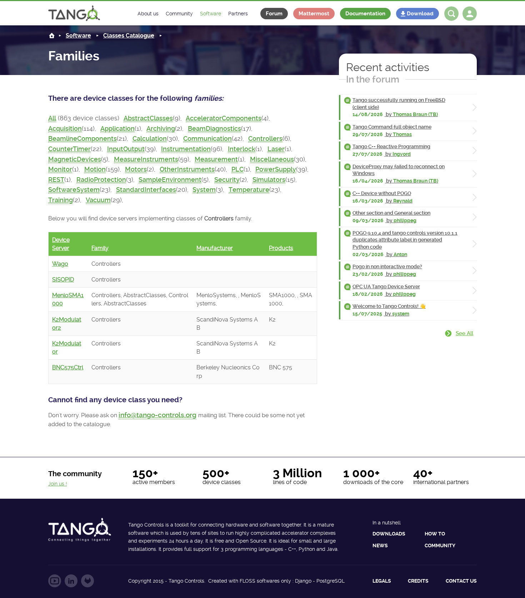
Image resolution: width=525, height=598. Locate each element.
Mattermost (314, 13)
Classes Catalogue (128, 35)
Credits (418, 581)
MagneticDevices (74, 159)
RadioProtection (101, 179)
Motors (136, 169)
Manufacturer (214, 248)
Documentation (365, 13)
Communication (207, 138)
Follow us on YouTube (54, 580)
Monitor (60, 169)
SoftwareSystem (74, 189)
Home (51, 35)
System (204, 189)
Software (78, 35)
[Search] (451, 13)
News (380, 545)
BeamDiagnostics (214, 128)
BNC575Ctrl (67, 367)
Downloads (388, 534)
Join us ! (57, 484)
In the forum (372, 79)
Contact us (461, 581)
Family (100, 248)
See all (464, 333)
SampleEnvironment (170, 179)
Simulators (268, 179)
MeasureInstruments (146, 159)
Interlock (241, 149)
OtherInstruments (187, 169)
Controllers (265, 138)
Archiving (160, 128)
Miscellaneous (272, 159)
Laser (276, 149)
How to (435, 534)
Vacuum (98, 200)
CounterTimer (69, 149)
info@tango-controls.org (157, 415)
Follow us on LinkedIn (71, 580)
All (52, 118)
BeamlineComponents (82, 138)
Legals (381, 581)
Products (281, 248)
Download (420, 13)
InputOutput (126, 149)
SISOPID (63, 279)
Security (227, 179)
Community (440, 545)
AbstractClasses (148, 118)
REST (56, 179)
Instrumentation (186, 149)
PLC (237, 169)
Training (60, 200)
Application (117, 128)
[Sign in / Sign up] (469, 13)
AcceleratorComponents (223, 118)
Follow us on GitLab (87, 580)
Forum (274, 13)
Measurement (216, 159)
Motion (95, 169)
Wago (60, 263)
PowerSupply (275, 169)
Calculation (149, 138)
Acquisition (65, 128)
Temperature (249, 189)
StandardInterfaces (146, 189)
